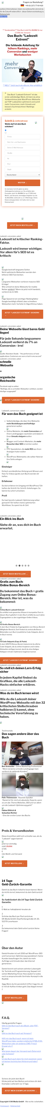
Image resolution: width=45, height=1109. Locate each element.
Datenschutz (15, 1106)
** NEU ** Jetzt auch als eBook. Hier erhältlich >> (22, 86)
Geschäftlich (11, 133)
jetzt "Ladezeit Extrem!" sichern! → (22, 314)
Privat (8, 130)
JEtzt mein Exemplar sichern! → (21, 1091)
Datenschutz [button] (5, 14)
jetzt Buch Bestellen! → (15, 574)
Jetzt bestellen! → (14, 863)
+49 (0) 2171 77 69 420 (34, 5)
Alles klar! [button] (3, 17)
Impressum (4, 1106)
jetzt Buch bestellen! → (22, 225)
